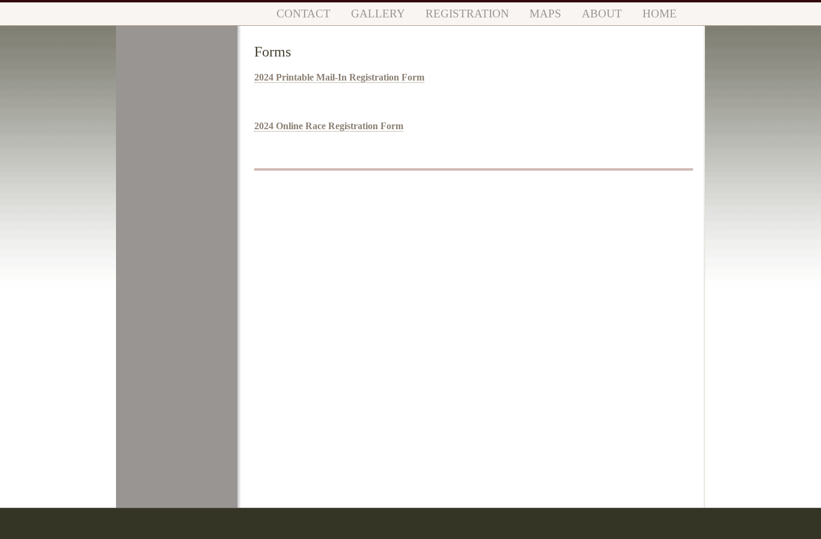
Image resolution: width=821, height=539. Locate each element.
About (602, 13)
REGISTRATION (467, 13)
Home (659, 13)
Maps (545, 13)
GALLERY (378, 13)
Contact (303, 13)
